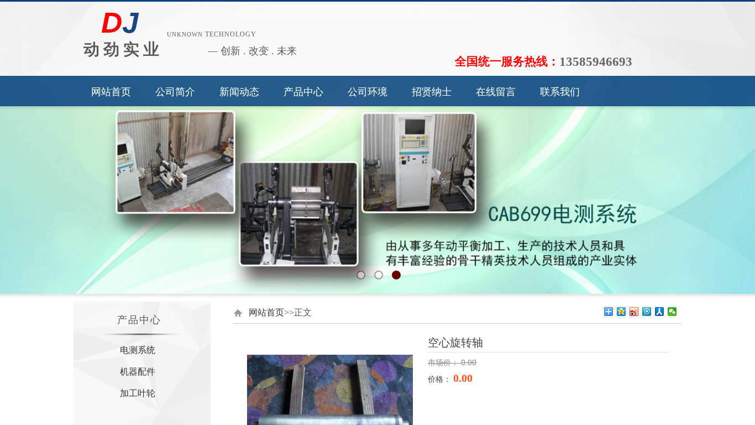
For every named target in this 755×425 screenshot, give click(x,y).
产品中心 (303, 91)
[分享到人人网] (659, 311)
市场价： (444, 363)
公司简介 (175, 91)
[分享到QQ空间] (621, 311)
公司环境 (367, 91)
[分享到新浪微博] (634, 311)
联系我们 (560, 91)
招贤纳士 (432, 91)
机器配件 (137, 371)
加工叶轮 (137, 393)
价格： (440, 379)
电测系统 (137, 350)
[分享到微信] (672, 311)
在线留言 (496, 91)
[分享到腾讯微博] (647, 311)
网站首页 (111, 91)
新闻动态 (239, 91)
